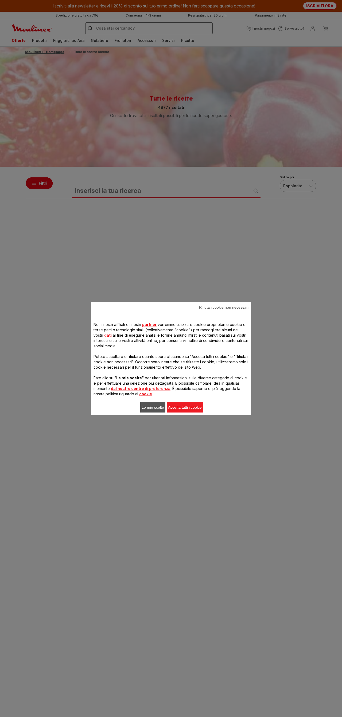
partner (149, 324)
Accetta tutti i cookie (185, 407)
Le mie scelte (153, 407)
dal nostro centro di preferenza (140, 388)
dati (108, 335)
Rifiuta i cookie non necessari (223, 307)
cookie (145, 394)
